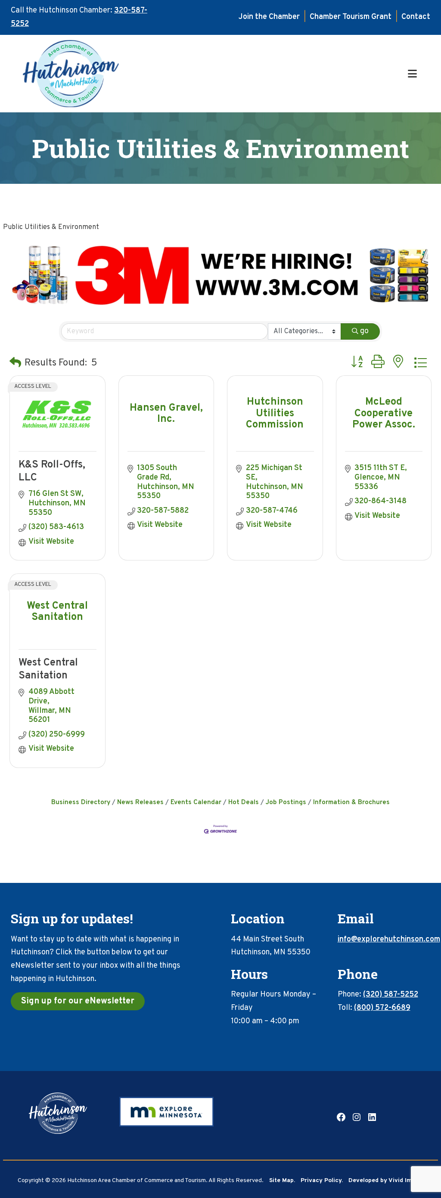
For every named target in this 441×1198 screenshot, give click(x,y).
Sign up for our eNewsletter (77, 1001)
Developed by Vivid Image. (385, 1180)
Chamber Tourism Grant (350, 17)
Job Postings (286, 802)
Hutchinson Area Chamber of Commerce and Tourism (214, 73)
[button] (15, 363)
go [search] (364, 331)
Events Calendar (196, 802)
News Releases (140, 802)
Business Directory (80, 802)
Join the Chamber (269, 17)
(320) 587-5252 (390, 995)
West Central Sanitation (48, 669)
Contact (415, 17)
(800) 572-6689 (382, 1008)
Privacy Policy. (322, 1180)
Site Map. (282, 1180)
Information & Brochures (351, 802)
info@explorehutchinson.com (389, 939)
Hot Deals (243, 802)
